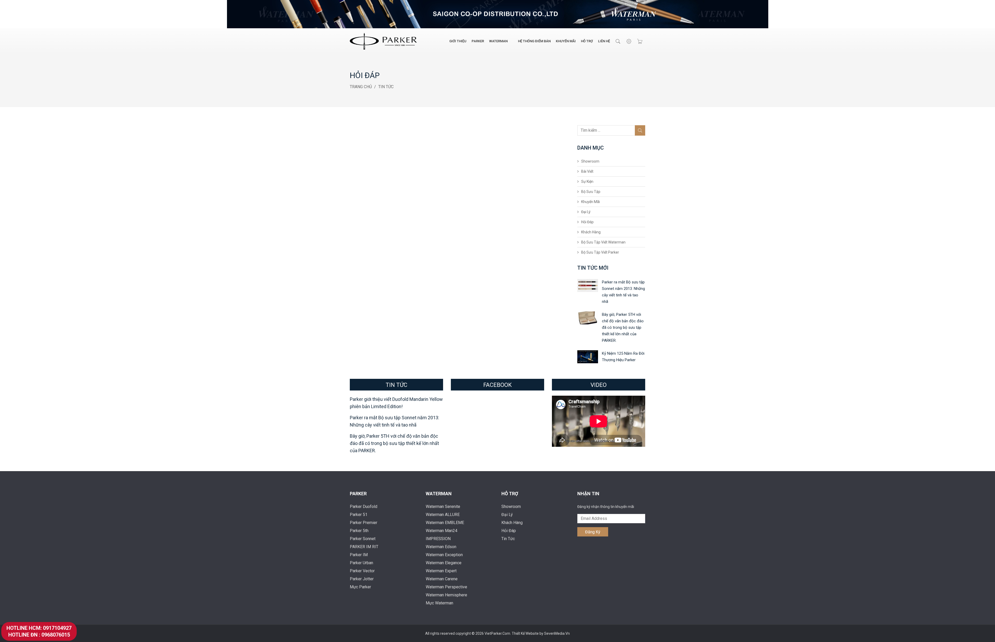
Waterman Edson (441, 546)
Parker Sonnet (362, 538)
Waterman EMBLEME (445, 522)
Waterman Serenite (443, 506)
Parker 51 (358, 514)
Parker (478, 41)
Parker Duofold (363, 506)
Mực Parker (360, 586)
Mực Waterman (439, 603)
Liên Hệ (604, 41)
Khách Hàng (591, 232)
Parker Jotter (362, 578)
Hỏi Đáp (587, 222)
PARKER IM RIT (364, 546)
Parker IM (359, 554)
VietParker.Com (497, 633)
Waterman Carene (442, 578)
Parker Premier (363, 522)
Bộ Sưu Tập (590, 192)
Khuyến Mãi (566, 41)
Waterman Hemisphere (446, 594)
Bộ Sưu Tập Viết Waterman (603, 242)
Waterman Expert (441, 570)
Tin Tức (386, 86)
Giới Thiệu (457, 41)
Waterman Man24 (441, 530)
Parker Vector (362, 570)
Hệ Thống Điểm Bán (534, 41)
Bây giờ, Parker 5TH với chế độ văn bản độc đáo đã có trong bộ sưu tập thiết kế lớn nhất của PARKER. (623, 327)
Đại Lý (586, 212)
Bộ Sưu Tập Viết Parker (600, 252)
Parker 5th (359, 530)
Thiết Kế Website (525, 633)
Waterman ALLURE (443, 514)
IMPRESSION (438, 538)
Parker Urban (361, 562)
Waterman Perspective (446, 586)
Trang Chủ (361, 86)
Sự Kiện (587, 181)
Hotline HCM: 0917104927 (39, 628)
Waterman (498, 41)
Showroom (590, 161)
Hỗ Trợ (587, 41)
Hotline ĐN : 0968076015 (39, 635)
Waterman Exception (444, 554)
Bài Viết (587, 171)
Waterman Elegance (443, 562)
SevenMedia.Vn (557, 633)
